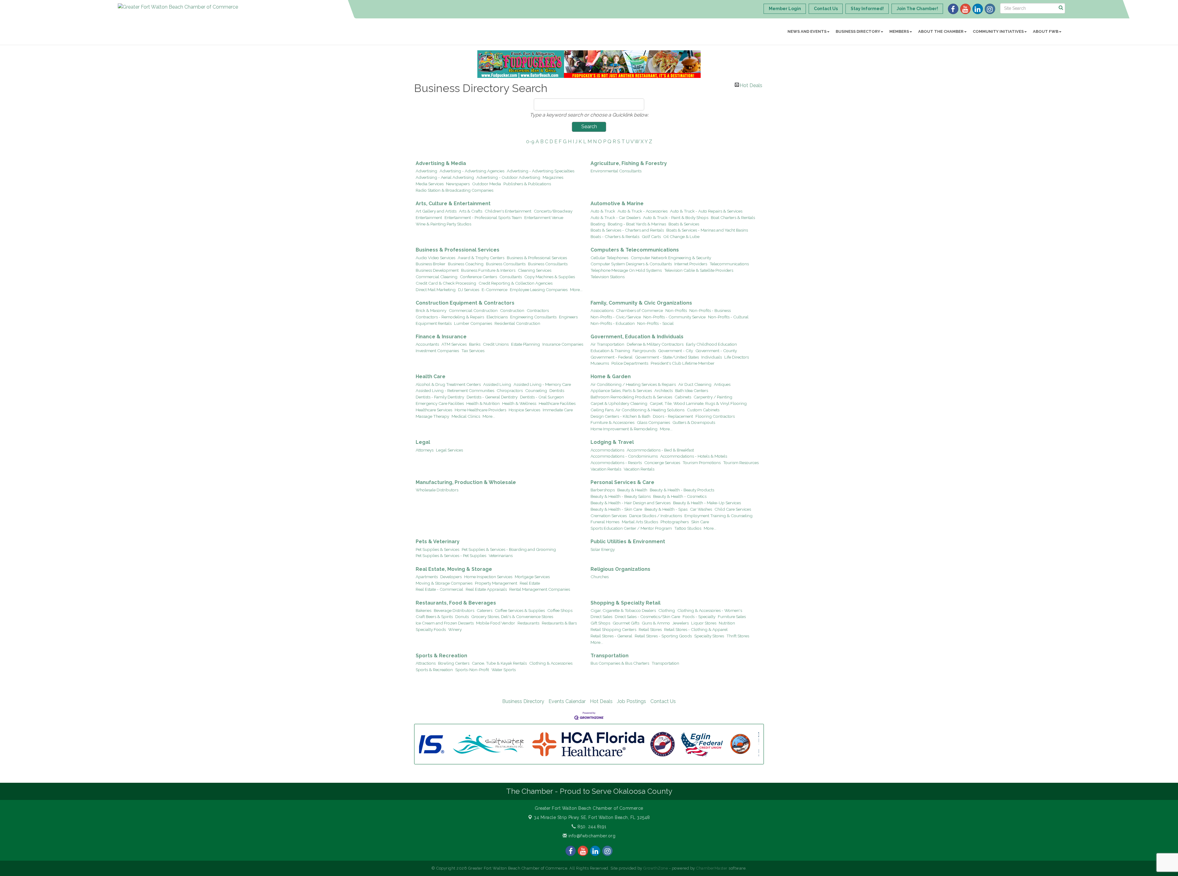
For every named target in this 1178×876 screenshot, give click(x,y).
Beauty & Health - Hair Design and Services (631, 502)
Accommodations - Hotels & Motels (693, 456)
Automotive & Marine (617, 203)
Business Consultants (505, 263)
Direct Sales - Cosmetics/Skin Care (647, 616)
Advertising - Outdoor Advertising (508, 177)
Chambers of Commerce (639, 310)
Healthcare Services (434, 409)
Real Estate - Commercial (439, 589)
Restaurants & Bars (559, 622)
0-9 (530, 141)
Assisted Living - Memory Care (542, 384)
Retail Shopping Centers (613, 629)
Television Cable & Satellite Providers (698, 270)
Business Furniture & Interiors (488, 270)
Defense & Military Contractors (655, 344)
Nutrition (727, 622)
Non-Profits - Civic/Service (616, 316)
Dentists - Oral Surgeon (542, 396)
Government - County (716, 350)
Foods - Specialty (699, 616)
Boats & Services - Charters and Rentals (627, 230)
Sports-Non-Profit (472, 669)
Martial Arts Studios (640, 521)
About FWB (1045, 31)
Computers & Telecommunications (635, 250)
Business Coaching (465, 263)
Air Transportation (607, 344)
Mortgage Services (532, 576)
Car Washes (701, 509)
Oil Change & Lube (681, 236)
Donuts (462, 616)
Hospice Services (524, 409)
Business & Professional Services (457, 250)
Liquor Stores (703, 622)
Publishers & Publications (527, 183)
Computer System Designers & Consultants (631, 263)
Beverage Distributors (454, 610)
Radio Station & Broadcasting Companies (454, 190)
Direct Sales (601, 616)
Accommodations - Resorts (616, 462)
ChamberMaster (712, 868)
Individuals (711, 357)
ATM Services (454, 344)
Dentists (556, 390)
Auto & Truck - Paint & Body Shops (675, 217)
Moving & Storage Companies (444, 583)
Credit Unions (496, 344)
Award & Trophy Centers (481, 257)
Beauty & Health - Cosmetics (679, 496)
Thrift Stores (737, 635)
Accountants (427, 344)
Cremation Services (609, 515)
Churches (600, 576)
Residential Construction (517, 323)
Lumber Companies (473, 323)
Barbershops (603, 489)
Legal (423, 442)
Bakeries (423, 610)
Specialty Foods (431, 629)
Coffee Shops (559, 610)
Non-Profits (676, 310)
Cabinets (683, 396)
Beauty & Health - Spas (666, 509)
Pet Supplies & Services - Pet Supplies (451, 555)
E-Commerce (494, 289)
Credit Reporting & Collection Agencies (515, 283)
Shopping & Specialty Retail (625, 603)
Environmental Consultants (616, 170)
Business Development (437, 270)
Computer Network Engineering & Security (671, 257)
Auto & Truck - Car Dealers (616, 217)
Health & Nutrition (483, 403)
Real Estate (530, 583)
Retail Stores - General (611, 635)
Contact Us (663, 701)
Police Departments (629, 363)
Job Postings (631, 701)
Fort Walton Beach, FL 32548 (592, 817)
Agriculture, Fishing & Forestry (629, 163)
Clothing (666, 610)
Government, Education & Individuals (637, 337)
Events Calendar (567, 701)
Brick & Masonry (431, 310)
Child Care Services (732, 509)
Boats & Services (683, 223)
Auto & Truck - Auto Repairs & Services (706, 211)
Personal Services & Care (622, 482)
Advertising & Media (441, 163)
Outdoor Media (486, 183)
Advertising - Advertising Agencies (472, 170)
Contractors (538, 310)
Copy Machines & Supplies (549, 276)
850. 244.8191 (591, 826)
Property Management (496, 583)
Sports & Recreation (441, 656)
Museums (600, 363)
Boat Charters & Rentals (733, 217)
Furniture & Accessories (612, 422)
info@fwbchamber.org (591, 835)
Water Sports (503, 669)
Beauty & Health (632, 489)
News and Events (806, 31)
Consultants (510, 276)
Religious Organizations (620, 569)
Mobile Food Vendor (495, 622)
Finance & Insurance (441, 337)
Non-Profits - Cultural (728, 316)
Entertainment (429, 217)
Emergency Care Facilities (440, 403)
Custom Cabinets (703, 409)
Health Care (430, 376)
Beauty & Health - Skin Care (616, 509)
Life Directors (736, 357)
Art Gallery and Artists (436, 211)
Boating (598, 223)
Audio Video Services (435, 257)
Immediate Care (558, 409)
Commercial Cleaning (436, 276)
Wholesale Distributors (437, 489)
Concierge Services (662, 462)
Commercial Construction (473, 310)
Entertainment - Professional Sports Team (483, 217)
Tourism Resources (741, 462)
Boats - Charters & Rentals (615, 236)
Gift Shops (600, 622)
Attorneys (424, 450)
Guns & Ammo (656, 622)
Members (899, 31)
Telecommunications (729, 263)
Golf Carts (651, 236)
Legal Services (449, 450)
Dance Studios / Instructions (655, 515)
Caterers (484, 610)
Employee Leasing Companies (539, 289)
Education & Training (610, 350)
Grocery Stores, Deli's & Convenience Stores (512, 616)
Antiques (722, 384)
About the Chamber (941, 31)
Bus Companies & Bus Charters (620, 663)
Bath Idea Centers (691, 390)
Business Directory (858, 31)
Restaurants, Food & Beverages (456, 603)
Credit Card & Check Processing (446, 283)
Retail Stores (650, 629)
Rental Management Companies (539, 589)
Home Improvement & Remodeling (624, 428)
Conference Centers (478, 276)
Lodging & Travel (612, 442)
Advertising (426, 170)
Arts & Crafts (470, 211)
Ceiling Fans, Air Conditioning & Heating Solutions (637, 409)
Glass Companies (653, 422)
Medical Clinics (466, 416)
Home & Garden (611, 376)
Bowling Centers (453, 663)
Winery (455, 629)
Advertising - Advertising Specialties (540, 170)
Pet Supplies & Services (437, 549)
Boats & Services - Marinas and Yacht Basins (707, 230)
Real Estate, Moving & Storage (454, 569)
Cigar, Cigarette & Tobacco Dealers (623, 610)
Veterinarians (501, 555)
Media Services (430, 183)
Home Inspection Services (488, 576)
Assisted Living (497, 384)
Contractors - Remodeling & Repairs (450, 316)
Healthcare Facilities (557, 403)
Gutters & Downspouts (693, 422)
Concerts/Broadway (553, 211)
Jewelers (680, 622)
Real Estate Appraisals (486, 589)
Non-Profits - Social (655, 323)
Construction (512, 310)
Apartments (427, 576)
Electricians (497, 316)
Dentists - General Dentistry (492, 396)
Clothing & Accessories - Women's (709, 610)
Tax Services (472, 350)
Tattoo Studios (687, 528)
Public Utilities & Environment (628, 541)
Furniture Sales (732, 616)
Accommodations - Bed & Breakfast (660, 450)
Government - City (675, 350)
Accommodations (607, 450)
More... (576, 289)
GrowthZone (655, 868)
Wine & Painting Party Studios (443, 223)
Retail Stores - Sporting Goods (663, 635)
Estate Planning (525, 344)
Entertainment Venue (543, 217)
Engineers (568, 316)
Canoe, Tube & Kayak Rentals (499, 663)
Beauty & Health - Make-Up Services (707, 502)
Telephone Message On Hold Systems (626, 270)
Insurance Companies (562, 344)
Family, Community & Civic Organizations (641, 303)
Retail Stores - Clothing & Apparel (696, 629)
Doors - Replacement (673, 416)
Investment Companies (437, 350)
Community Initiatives (998, 31)
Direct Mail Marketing (436, 289)
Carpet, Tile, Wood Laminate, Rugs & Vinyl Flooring (698, 403)
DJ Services (468, 289)
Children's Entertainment (508, 211)
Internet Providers (690, 263)
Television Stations (608, 276)
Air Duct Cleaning (694, 384)
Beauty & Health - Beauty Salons (621, 496)
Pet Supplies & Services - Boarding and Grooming (509, 549)
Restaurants (528, 622)
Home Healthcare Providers (480, 409)
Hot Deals (751, 85)
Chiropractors (510, 390)
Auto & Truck (603, 211)
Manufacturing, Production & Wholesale (466, 482)
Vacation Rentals (606, 469)
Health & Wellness (519, 403)
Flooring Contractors (715, 416)
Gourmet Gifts (626, 622)
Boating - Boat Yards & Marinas (637, 223)
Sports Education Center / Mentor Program (631, 528)
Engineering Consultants (533, 316)
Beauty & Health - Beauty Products (682, 489)
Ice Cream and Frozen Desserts (445, 622)
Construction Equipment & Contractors (465, 303)
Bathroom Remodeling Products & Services (631, 396)
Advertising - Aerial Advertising (445, 177)
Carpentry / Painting (713, 396)
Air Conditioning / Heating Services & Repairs (633, 384)
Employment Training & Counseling (718, 515)
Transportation (610, 656)
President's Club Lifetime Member (682, 363)
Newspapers (458, 183)
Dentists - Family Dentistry (440, 396)
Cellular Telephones (609, 257)
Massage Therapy (432, 416)
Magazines (553, 177)
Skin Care (700, 521)
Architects (663, 390)
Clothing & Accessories (550, 663)
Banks (474, 344)
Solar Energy (603, 549)
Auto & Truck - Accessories (643, 211)
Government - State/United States (667, 357)
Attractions (426, 663)
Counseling (536, 390)
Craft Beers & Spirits (434, 616)
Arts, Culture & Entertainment (453, 203)
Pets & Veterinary (438, 541)
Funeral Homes (605, 521)
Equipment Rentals (434, 323)
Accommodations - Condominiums (624, 456)
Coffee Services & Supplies (520, 610)
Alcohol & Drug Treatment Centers (448, 384)
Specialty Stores (709, 635)
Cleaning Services (534, 270)
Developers (451, 576)
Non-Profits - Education (613, 323)
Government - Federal (612, 357)
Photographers (674, 521)
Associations (602, 310)
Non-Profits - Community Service (674, 316)
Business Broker (430, 263)
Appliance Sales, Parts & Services (621, 390)
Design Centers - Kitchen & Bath (620, 416)
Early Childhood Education (711, 344)
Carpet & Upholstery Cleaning (619, 403)
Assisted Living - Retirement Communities (455, 390)
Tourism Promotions (702, 462)
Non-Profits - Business (710, 310)
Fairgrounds (644, 350)
